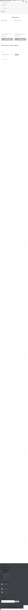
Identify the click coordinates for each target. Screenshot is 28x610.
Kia (3, 316)
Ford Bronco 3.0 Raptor (8, 280)
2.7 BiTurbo (5, 94)
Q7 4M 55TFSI (6, 386)
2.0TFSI (4, 87)
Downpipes (16, 0)
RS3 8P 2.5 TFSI (6, 416)
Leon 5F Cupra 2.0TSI (7, 324)
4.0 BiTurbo (5, 125)
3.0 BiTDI (5, 103)
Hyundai (4, 306)
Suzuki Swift (6, 479)
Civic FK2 (5, 229)
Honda (4, 304)
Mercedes (5, 350)
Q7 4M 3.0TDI (6, 384)
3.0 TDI (4, 105)
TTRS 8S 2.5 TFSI (6, 503)
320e (4, 115)
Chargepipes (11, 0)
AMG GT (4, 202)
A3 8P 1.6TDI (5, 183)
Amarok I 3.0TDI (6, 200)
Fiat (4, 266)
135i (4, 78)
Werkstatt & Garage (7, 543)
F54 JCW (4, 264)
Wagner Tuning (5, 0)
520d (4, 144)
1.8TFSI (4, 66)
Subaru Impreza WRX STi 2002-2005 (10, 469)
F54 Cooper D (6, 262)
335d (4, 121)
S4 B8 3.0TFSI (6, 434)
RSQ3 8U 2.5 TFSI (6, 428)
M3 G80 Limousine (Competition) (10, 338)
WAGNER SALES (6, 539)
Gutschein (5, 302)
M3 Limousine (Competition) (9, 340)
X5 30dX (5, 555)
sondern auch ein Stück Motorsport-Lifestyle (12, 461)
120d (4, 72)
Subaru (4, 467)
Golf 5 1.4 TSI (6, 294)
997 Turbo (5, 173)
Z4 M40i (4, 557)
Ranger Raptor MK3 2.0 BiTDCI (9, 404)
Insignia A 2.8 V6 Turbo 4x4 (8, 312)
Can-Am (4, 227)
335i (4, 123)
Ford (4, 276)
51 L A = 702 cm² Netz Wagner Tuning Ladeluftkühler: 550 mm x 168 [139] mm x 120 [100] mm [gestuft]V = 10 (13, 139)
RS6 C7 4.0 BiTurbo (7, 424)
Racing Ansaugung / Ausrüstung (9, 392)
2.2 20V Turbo (6, 92)
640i (4, 160)
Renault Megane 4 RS (7, 414)
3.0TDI (4, 107)
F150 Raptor (5, 260)
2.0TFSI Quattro (6, 90)
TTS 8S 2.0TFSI (6, 505)
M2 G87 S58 (5, 334)
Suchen (16, 54)
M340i (4, 342)
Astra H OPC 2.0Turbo (7, 204)
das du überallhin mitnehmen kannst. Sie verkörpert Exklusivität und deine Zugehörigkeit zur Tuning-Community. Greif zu (14, 244)
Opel (4, 372)
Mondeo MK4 (6, 358)
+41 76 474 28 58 (7, 574)
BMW (1, 0)
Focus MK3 (5, 272)
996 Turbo (5, 171)
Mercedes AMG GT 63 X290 (8, 352)
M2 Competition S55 (7, 332)
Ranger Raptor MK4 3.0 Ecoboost (10, 406)
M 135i (4, 328)
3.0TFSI (4, 109)
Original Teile (4, 5)
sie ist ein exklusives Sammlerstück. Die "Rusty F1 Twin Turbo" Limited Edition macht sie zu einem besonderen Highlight (13, 452)
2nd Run (5, 101)
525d (4, 148)
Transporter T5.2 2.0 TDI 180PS (9, 495)
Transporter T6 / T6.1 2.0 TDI (9, 499)
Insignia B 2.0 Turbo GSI (8, 314)
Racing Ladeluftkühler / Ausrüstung (10, 394)
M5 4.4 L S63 (5, 344)
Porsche (4, 382)
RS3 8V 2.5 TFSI (6, 418)
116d (4, 70)
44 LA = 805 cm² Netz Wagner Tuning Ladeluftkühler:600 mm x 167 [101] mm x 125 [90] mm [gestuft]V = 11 (14, 130)
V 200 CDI (5, 513)
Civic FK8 (5, 233)
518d (4, 142)
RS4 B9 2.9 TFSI (6, 422)
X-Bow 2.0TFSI (6, 545)
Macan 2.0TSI (6, 346)
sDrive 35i (5, 446)
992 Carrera (5, 167)
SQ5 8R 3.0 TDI (6, 463)
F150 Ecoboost (6, 258)
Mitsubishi (5, 356)
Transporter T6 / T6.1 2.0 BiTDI (9, 497)
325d (4, 117)
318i (4, 113)
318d (4, 111)
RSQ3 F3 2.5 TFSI (6, 430)
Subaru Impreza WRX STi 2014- (9, 473)
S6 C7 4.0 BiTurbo (6, 438)
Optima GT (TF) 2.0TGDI (8, 376)
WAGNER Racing (6, 537)
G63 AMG (5, 288)
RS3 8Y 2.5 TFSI (6, 420)
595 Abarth (5, 154)
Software (23, 0)
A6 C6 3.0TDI (5, 189)
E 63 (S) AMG (5, 254)
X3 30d (4, 549)
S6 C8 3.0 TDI (6, 440)
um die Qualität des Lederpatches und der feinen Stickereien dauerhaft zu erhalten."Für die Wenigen (12, 511)
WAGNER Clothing (6, 535)
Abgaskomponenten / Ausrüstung (10, 192)
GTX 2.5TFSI (5, 300)
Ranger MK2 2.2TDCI (7, 398)
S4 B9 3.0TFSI (6, 436)
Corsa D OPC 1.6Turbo (7, 239)
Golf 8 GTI (5, 296)
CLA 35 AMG (5, 237)
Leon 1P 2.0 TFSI (6, 322)
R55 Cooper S (6, 390)
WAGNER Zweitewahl (7, 541)
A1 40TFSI (5, 181)
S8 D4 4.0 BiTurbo (6, 442)
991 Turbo (5, 165)
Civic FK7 (5, 231)
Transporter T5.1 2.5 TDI (8, 493)
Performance (5, 2)
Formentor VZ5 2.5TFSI (7, 286)
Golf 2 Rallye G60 (6, 292)
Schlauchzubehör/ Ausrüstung (9, 444)
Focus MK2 (5, 270)
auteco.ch (5, 578)
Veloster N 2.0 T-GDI (7, 529)
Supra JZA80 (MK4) (7, 475)
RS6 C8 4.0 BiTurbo (7, 426)
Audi (4, 206)
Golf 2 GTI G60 (6, 290)
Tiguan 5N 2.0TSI (6, 485)
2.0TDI (4, 85)
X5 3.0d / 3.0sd (6, 553)
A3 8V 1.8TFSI (6, 185)
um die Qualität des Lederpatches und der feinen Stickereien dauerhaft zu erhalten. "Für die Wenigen (12, 508)
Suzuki (4, 477)
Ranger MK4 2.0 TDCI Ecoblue (9, 402)
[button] (7, 39)
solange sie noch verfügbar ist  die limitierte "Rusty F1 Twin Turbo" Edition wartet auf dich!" (13, 458)
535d (4, 150)
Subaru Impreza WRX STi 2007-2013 (10, 471)
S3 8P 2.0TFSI (6, 432)
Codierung (5, 8)
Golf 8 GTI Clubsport (7, 298)
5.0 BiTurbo (5, 134)
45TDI (4, 132)
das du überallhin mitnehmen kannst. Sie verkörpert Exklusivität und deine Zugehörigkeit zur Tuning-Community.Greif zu (13, 249)
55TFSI (4, 152)
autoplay (5, 213)
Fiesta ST (5, 268)
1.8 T (4, 64)
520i (4, 146)
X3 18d (4, 547)
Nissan (4, 370)
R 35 (4, 388)
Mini (4, 354)
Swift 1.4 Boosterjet (7, 481)
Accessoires (5, 198)
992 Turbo (5, 169)
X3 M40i (4, 551)
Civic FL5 (5, 235)
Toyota (4, 489)
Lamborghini (5, 320)
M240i (4, 336)
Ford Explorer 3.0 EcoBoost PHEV (10, 282)
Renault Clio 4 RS (6, 410)
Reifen (20, 0)
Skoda (4, 455)
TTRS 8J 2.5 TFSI (6, 501)
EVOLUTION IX (6, 256)
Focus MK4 (5, 274)
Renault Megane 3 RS (7, 412)
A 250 (4, 177)
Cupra (4, 241)
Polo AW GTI (5, 380)
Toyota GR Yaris (6, 491)
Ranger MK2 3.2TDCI (7, 400)
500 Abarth (5, 136)
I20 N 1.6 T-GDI (6, 308)
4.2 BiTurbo (5, 127)
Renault (4, 408)
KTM (4, 318)
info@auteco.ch (7, 576)
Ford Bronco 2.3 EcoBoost (8, 278)
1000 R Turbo (6, 68)
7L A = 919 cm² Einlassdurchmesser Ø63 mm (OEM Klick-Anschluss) (13, 163)
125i (4, 76)
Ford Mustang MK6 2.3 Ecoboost (9, 284)
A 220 (4, 175)
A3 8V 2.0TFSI (6, 187)
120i (4, 74)
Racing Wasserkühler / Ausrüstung (10, 396)
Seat (4, 448)
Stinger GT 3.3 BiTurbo (7, 465)
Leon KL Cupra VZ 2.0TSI (8, 326)
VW (3, 533)
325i (4, 119)
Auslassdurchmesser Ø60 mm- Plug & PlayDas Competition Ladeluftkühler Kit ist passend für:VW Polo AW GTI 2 (14, 210)
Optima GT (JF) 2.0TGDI (8, 374)
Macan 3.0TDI (6, 348)
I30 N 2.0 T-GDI (6, 310)
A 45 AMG (5, 179)
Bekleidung (5, 219)
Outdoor (5, 378)
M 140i (4, 330)
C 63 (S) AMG (6, 225)
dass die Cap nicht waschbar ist (9, 252)
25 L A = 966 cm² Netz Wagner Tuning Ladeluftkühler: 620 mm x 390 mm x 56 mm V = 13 (13, 98)
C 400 (4, 223)
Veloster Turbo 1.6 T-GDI (8, 531)
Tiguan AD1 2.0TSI (6, 487)
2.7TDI (4, 96)
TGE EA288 (5, 483)
